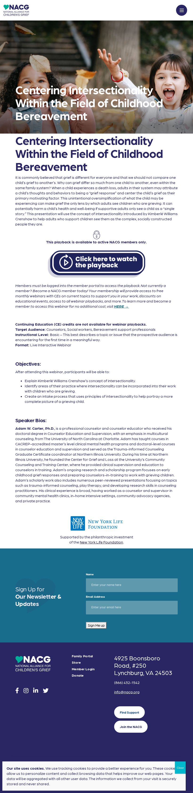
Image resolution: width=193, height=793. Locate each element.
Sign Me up (96, 625)
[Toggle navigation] (181, 10)
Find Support (129, 712)
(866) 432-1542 (127, 682)
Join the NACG (131, 726)
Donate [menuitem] (78, 675)
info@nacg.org (127, 692)
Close (180, 767)
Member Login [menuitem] (83, 669)
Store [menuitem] (76, 662)
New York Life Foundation (101, 542)
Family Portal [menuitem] (82, 656)
